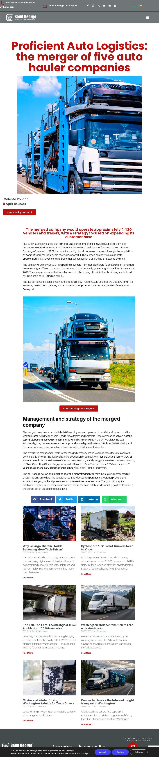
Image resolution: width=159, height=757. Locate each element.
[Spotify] (115, 5)
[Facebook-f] (87, 5)
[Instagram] (93, 5)
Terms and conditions (92, 746)
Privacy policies (62, 746)
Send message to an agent (63, 5)
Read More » (28, 578)
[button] (147, 17)
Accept (102, 752)
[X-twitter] (98, 5)
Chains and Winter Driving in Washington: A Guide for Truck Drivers (48, 702)
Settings (139, 752)
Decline (120, 752)
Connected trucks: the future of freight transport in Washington (107, 702)
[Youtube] (104, 5)
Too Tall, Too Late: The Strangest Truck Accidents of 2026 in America (49, 626)
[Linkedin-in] (109, 5)
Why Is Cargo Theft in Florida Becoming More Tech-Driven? (43, 547)
